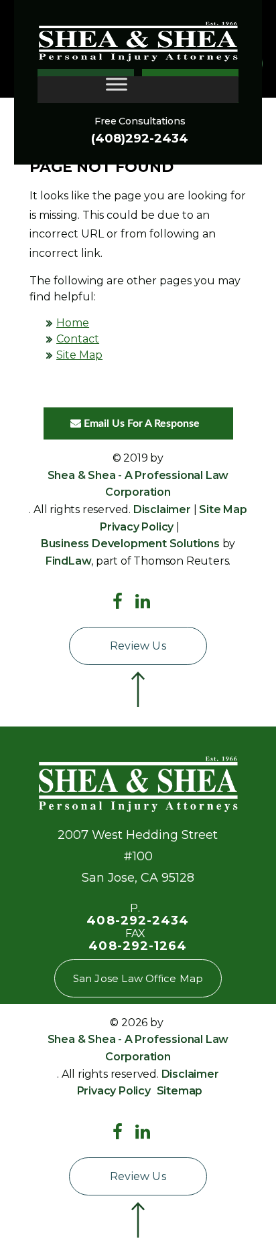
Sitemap (180, 1090)
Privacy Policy (137, 526)
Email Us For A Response (140, 423)
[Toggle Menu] (116, 84)
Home (72, 322)
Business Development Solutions (130, 543)
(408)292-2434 (139, 138)
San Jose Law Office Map (138, 978)
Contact (77, 338)
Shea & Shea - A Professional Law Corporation (138, 484)
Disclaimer (162, 509)
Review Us (138, 646)
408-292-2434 (137, 920)
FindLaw (69, 561)
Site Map (79, 355)
